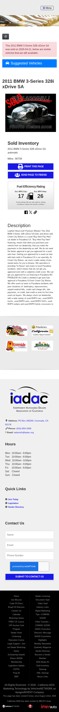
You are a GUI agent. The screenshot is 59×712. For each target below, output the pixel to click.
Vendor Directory (16, 507)
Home (16, 596)
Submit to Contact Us (29, 576)
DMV (16, 676)
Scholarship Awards (16, 654)
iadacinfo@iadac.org (24, 432)
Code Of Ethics (16, 603)
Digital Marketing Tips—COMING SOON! (42, 614)
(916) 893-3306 (23, 428)
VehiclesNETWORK (41, 688)
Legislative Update (16, 665)
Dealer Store (16, 633)
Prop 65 (16, 673)
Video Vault (43, 603)
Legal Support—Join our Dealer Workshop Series (16, 647)
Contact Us (16, 611)
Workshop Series (16, 618)
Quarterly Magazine (42, 647)
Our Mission (16, 600)
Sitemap (42, 669)
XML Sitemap (43, 673)
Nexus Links (42, 676)
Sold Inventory (42, 665)
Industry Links (42, 607)
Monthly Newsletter (42, 644)
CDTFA (16, 669)
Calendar (16, 614)
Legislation (13, 503)
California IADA (46, 685)
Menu (48, 8)
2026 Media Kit (42, 662)
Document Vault (43, 600)
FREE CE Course (16, 622)
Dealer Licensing (42, 596)
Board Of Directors (16, 607)
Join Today (13, 499)
